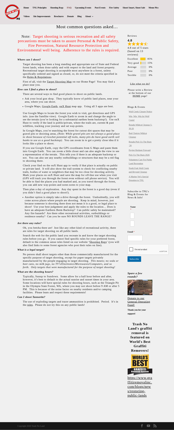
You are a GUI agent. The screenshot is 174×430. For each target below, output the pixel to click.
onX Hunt (65, 106)
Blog (79, 16)
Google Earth (50, 106)
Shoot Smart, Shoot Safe (134, 8)
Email (131, 232)
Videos (27, 16)
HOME (136, 96)
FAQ (69, 8)
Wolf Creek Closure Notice (140, 111)
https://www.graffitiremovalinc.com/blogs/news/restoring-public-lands (140, 386)
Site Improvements (41, 16)
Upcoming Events (83, 8)
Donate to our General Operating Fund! (139, 301)
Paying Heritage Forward (139, 150)
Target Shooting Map (59, 81)
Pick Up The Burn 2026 (139, 155)
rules (30, 304)
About (88, 16)
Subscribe (134, 259)
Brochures (59, 16)
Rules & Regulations (39, 77)
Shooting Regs (56, 8)
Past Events (100, 8)
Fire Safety (114, 8)
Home (26, 8)
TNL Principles (39, 8)
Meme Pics (154, 8)
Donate (70, 16)
